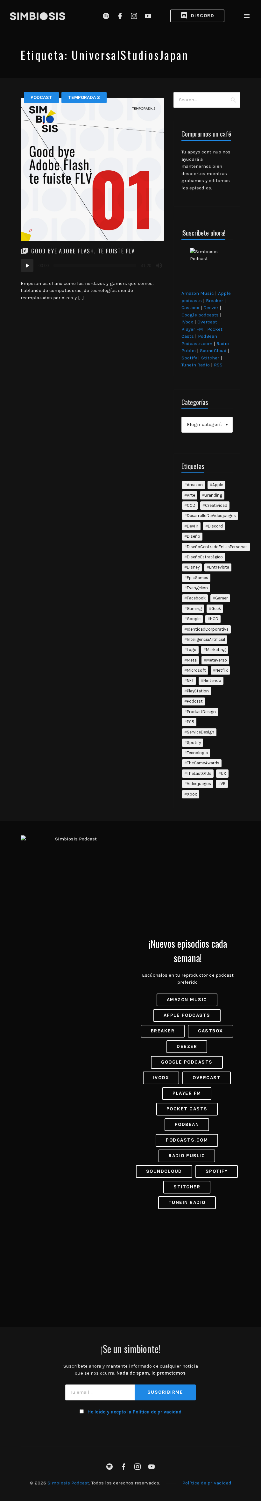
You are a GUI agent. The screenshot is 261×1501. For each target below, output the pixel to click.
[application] (92, 265)
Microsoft (196, 670)
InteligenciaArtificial (206, 639)
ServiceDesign (200, 732)
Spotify (189, 358)
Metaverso (216, 660)
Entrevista (219, 567)
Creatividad (216, 505)
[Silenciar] (159, 265)
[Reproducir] (27, 265)
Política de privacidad (206, 1483)
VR (223, 783)
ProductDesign (201, 711)
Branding (213, 495)
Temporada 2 (84, 97)
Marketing (216, 649)
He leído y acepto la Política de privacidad (134, 1412)
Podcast (41, 97)
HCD (214, 618)
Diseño (193, 536)
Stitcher (210, 358)
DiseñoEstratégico (205, 557)
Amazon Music (197, 293)
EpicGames (197, 577)
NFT (190, 680)
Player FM (192, 329)
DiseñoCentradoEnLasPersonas (217, 546)
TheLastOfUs (199, 773)
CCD (191, 505)
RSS (218, 365)
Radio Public (187, 1155)
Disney (193, 567)
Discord (201, 15)
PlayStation (198, 691)
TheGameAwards (203, 763)
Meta (192, 660)
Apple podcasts (187, 1015)
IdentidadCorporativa (208, 629)
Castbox (190, 307)
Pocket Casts (187, 1109)
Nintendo (212, 680)
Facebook (196, 598)
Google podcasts (200, 315)
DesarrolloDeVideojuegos (211, 515)
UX (223, 773)
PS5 (190, 721)
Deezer (210, 307)
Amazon (195, 484)
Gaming (194, 608)
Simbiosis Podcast (68, 1483)
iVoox (187, 322)
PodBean (207, 336)
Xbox (192, 794)
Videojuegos (199, 783)
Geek (216, 608)
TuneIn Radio (195, 365)
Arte (191, 495)
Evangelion (197, 587)
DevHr (192, 526)
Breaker (214, 300)
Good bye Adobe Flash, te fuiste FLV (83, 251)
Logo (191, 649)
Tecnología (197, 752)
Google (194, 618)
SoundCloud (213, 350)
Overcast (207, 322)
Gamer (221, 598)
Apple (217, 484)
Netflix (221, 670)
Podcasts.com (196, 343)
